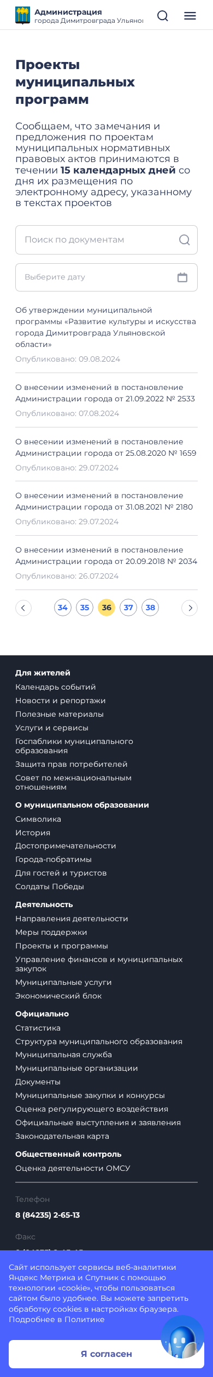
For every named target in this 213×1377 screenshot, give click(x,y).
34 (63, 607)
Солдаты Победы (49, 886)
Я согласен (106, 1354)
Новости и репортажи (60, 700)
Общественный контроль (68, 1154)
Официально (42, 1014)
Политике (84, 1319)
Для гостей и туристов (61, 873)
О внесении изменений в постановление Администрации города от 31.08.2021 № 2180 (104, 501)
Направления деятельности (71, 918)
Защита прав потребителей (71, 764)
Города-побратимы (53, 859)
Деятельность (44, 904)
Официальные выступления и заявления (98, 1122)
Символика (38, 819)
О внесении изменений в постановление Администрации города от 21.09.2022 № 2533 (105, 393)
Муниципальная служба (63, 1054)
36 (106, 607)
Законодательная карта (62, 1136)
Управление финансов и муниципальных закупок (98, 963)
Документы (38, 1082)
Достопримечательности (65, 846)
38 (150, 607)
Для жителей (42, 673)
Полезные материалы (59, 714)
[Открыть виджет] (182, 1337)
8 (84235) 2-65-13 (47, 1215)
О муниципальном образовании (82, 805)
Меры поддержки (51, 932)
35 (84, 607)
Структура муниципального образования (98, 1041)
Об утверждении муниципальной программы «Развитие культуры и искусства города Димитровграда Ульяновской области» (105, 327)
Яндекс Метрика (42, 1277)
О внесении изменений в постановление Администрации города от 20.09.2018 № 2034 (106, 555)
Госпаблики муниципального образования (74, 745)
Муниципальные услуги (63, 982)
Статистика (38, 1028)
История (32, 833)
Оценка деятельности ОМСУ (73, 1168)
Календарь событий (55, 687)
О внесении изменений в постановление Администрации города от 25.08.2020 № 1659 (106, 447)
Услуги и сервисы (51, 728)
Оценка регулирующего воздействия (91, 1109)
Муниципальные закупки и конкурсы (90, 1095)
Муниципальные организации (76, 1068)
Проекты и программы (61, 946)
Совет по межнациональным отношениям (73, 782)
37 (128, 607)
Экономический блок (58, 996)
